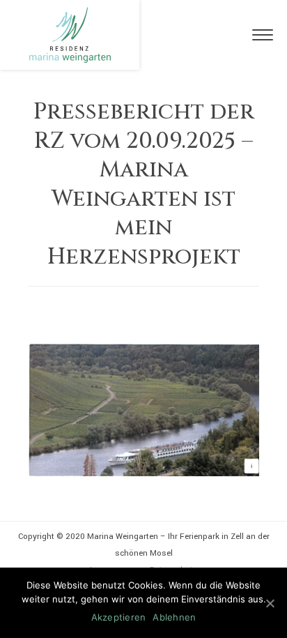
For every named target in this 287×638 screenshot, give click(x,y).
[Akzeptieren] (270, 603)
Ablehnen (174, 617)
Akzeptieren (118, 617)
